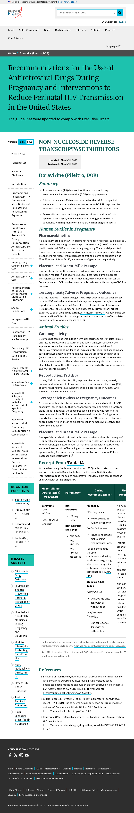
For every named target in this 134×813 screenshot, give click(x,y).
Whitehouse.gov (109, 789)
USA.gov (12, 794)
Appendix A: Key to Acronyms (20, 383)
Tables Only (22, 538)
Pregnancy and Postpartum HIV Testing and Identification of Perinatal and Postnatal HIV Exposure (20, 204)
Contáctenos (15, 38)
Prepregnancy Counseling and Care (20, 265)
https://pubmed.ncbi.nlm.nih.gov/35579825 (67, 692)
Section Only (22, 499)
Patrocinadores (15, 773)
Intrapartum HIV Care (20, 321)
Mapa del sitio (113, 773)
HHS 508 (72, 789)
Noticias (95, 30)
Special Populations (18, 309)
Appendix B (57, 472)
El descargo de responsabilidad (87, 773)
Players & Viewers (56, 789)
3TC (108, 571)
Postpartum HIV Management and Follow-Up (20, 335)
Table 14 (75, 462)
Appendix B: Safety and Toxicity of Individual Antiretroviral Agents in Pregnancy (19, 402)
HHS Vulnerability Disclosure (50, 778)
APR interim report (91, 312)
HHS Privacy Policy (89, 789)
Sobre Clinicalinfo (29, 30)
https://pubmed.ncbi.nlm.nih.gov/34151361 (67, 711)
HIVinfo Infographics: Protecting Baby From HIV (22, 650)
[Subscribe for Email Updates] (27, 756)
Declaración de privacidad (20, 778)
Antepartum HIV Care (20, 278)
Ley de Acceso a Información (33, 794)
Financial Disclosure (17, 173)
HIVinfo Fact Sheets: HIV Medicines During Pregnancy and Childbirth (22, 624)
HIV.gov (122, 21)
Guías (47, 30)
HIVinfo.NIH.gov (15, 789)
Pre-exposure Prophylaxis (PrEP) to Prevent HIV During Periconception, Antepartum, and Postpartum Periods (21, 239)
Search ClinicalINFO (119, 12)
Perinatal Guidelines (97, 472)
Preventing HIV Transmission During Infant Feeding (19, 353)
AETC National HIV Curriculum (22, 668)
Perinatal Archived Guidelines (21, 701)
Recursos (110, 30)
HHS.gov (30, 789)
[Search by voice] (114, 12)
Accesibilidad (61, 773)
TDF (88, 575)
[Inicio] (15, 12)
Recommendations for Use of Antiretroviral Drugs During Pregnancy (20, 293)
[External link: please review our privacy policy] (10, 756)
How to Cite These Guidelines (22, 687)
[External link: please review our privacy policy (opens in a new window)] (16, 756)
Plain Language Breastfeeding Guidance (22, 718)
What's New (18, 154)
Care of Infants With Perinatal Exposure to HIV (20, 371)
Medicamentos (63, 30)
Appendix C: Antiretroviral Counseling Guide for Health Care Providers (20, 427)
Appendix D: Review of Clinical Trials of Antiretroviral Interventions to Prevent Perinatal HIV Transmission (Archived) (20, 458)
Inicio (11, 30)
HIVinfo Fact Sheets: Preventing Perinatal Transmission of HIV (22, 595)
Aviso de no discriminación (39, 773)
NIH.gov (40, 789)
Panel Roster (18, 162)
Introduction (18, 184)
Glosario (81, 30)
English (115, 46)
